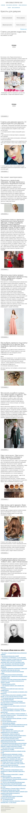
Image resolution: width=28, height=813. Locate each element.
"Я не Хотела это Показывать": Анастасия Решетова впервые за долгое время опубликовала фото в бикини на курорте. (13, 702)
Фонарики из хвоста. (7, 794)
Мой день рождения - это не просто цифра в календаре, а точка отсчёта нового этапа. (12, 756)
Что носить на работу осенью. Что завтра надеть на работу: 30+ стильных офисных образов (14, 394)
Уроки (9, 7)
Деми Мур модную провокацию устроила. (12, 754)
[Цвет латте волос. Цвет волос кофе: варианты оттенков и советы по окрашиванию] (14, 490)
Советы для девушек (7, 17)
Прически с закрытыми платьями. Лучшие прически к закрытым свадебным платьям (13, 182)
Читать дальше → (4, 116)
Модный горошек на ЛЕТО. (8, 684)
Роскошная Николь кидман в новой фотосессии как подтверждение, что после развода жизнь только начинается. (14, 726)
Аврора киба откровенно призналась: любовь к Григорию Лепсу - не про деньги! (13, 801)
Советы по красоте (20, 24)
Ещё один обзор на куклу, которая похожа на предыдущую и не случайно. (12, 748)
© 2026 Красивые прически (5, 805)
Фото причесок (16, 7)
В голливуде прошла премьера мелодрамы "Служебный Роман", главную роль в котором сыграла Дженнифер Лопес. (14, 676)
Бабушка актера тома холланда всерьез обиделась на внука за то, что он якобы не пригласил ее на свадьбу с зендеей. (14, 681)
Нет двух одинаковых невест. (9, 721)
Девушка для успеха (7, 24)
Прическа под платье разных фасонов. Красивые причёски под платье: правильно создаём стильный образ (14, 277)
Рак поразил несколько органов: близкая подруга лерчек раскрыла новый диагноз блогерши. (13, 736)
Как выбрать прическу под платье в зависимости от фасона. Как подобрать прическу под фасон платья (14, 345)
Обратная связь (3, 810)
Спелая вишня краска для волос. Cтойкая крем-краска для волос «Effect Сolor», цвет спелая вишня (14, 560)
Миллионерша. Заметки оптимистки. (11, 734)
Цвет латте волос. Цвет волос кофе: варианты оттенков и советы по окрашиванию (12, 457)
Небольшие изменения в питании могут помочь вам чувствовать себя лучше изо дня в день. (14, 669)
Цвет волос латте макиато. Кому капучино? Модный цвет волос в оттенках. (13, 506)
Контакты (2, 807)
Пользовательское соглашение (9, 807)
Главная (3, 5)
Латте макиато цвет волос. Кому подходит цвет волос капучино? (13, 605)
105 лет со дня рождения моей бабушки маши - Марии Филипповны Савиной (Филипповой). (13, 782)
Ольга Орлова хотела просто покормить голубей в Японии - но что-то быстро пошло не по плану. (14, 695)
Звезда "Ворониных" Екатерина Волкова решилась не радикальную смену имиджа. (14, 779)
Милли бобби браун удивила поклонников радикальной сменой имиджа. (12, 797)
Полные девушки (21, 17)
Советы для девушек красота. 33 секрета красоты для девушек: (13, 122)
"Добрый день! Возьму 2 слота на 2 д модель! (13, 709)
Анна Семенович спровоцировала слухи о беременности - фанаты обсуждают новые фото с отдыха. (13, 771)
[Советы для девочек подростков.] (14, 81)
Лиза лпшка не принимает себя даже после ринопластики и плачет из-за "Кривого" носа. (12, 759)
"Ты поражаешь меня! (7, 799)
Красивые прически (14, 2)
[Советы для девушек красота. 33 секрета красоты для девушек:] (14, 155)
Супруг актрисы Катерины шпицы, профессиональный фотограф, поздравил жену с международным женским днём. (13, 740)
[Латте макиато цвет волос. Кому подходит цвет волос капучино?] (14, 633)
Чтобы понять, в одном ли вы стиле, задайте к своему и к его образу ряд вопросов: (13, 764)
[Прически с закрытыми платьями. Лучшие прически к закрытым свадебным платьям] (14, 208)
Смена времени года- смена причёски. (11, 777)
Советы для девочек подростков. (13, 31)
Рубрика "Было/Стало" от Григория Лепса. (12, 762)
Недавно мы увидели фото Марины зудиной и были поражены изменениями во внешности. (14, 792)
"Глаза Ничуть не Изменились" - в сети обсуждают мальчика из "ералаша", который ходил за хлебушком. (14, 658)
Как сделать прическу (11, 5)
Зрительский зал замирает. (8, 723)
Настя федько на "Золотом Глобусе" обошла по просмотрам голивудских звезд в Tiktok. (13, 789)
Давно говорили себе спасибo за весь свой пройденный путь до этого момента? (12, 731)
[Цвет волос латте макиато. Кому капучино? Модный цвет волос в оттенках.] (14, 528)
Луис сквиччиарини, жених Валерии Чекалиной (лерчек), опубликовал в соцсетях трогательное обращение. (13, 665)
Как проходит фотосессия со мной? (10, 656)
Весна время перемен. (7, 729)
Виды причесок (23, 5)
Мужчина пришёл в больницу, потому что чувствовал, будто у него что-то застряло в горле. (12, 661)
